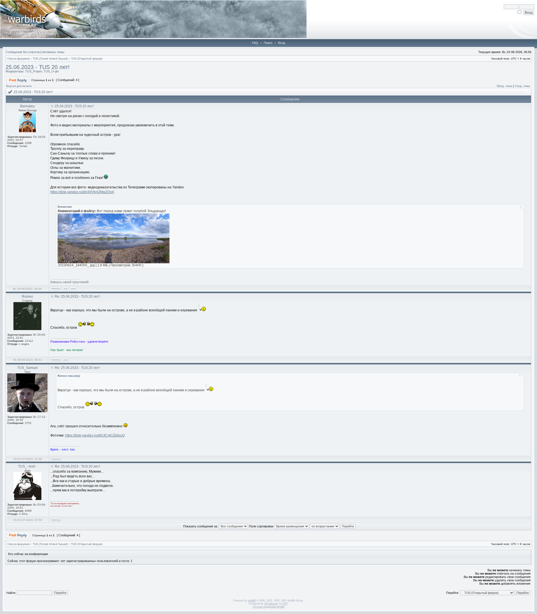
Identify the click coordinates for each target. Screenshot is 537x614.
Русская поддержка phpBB (268, 606)
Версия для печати (19, 85)
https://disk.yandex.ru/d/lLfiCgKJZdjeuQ (95, 435)
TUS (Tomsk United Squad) (50, 58)
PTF (285, 603)
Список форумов (18, 58)
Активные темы (53, 52)
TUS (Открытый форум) (86, 58)
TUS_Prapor (33, 71)
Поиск (268, 42)
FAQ (255, 42)
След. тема (522, 85)
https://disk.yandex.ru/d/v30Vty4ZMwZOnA (82, 192)
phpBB (252, 600)
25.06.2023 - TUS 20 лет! (38, 67)
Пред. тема (504, 85)
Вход (281, 42)
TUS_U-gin (51, 71)
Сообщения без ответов (23, 52)
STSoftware (271, 603)
